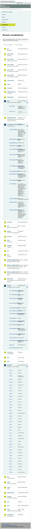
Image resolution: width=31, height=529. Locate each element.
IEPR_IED (10, 278)
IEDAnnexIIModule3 (12, 265)
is (11, 427)
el (11, 402)
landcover (10, 352)
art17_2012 (10, 70)
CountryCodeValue (14, 154)
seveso (9, 496)
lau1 (8, 357)
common (9, 88)
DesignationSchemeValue (14, 298)
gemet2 (9, 236)
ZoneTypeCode (14, 347)
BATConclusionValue (14, 145)
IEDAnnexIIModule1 (12, 260)
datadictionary (11, 92)
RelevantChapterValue (14, 210)
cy (11, 387)
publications (10, 492)
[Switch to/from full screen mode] (22, 3)
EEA (8, 1)
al (11, 370)
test (8, 501)
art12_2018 (10, 59)
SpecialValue (14, 337)
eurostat (9, 222)
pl (11, 449)
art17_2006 (10, 64)
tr (11, 469)
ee (11, 399)
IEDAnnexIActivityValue (14, 174)
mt (11, 444)
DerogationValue (14, 159)
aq (8, 48)
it (11, 430)
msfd (8, 482)
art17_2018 (10, 75)
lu (11, 438)
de (11, 393)
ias (8, 251)
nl (11, 447)
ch (11, 385)
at (11, 373)
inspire (9, 285)
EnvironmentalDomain (14, 303)
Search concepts (19, 44)
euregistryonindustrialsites (12, 124)
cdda (8, 84)
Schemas (4, 22)
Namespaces (5, 29)
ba (11, 375)
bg (11, 382)
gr (11, 416)
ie (11, 424)
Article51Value (14, 129)
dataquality (10, 97)
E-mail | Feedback (6, 524)
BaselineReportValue (14, 139)
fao (8, 226)
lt (11, 435)
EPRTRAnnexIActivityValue (14, 166)
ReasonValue (14, 202)
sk (11, 466)
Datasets (4, 14)
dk (11, 396)
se (11, 461)
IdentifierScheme (14, 307)
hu (11, 421)
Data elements (5, 19)
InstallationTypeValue (14, 180)
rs (11, 458)
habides (9, 245)
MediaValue (14, 318)
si (11, 463)
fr (11, 410)
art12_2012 (10, 54)
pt (11, 452)
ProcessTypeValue (14, 324)
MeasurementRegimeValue (14, 313)
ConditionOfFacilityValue (14, 149)
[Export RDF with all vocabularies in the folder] (27, 102)
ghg (8, 240)
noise (8, 487)
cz (11, 390)
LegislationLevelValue (14, 310)
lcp (8, 476)
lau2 (8, 361)
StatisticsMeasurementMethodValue (14, 340)
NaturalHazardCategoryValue (14, 321)
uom (8, 505)
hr (11, 418)
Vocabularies (5, 24)
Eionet (8, 9)
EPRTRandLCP (11, 117)
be (11, 379)
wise (8, 509)
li (11, 432)
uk (11, 472)
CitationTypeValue (14, 294)
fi (11, 407)
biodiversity (10, 80)
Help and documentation (7, 12)
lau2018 (9, 365)
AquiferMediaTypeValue (14, 290)
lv (11, 441)
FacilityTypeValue (14, 171)
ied (8, 254)
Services (4, 27)
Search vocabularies (8, 44)
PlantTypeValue (14, 198)
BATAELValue (14, 142)
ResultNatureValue (14, 328)
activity (13, 106)
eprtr (8, 101)
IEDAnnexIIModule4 (12, 272)
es (11, 404)
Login (20, 3)
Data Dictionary (13, 9)
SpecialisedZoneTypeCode (14, 334)
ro (11, 455)
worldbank (10, 514)
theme (12, 344)
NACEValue (14, 183)
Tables (3, 17)
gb (11, 413)
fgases (9, 231)
